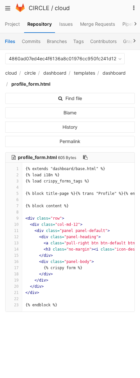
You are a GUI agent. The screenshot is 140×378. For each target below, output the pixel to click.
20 (16, 286)
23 (16, 305)
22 (16, 299)
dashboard (54, 73)
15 (16, 255)
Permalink (70, 141)
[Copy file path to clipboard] (85, 157)
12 (16, 237)
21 (16, 292)
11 (16, 230)
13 (16, 243)
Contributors (103, 41)
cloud (62, 8)
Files (10, 41)
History (70, 127)
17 (16, 268)
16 (16, 261)
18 (16, 274)
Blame (70, 112)
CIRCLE (39, 8)
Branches (57, 41)
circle (30, 73)
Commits (31, 41)
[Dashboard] (20, 10)
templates (84, 73)
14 (16, 249)
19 (16, 280)
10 (16, 224)
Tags (78, 41)
